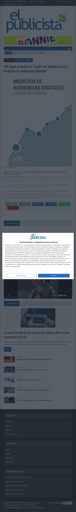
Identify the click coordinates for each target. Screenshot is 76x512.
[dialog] (38, 256)
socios (22, 245)
